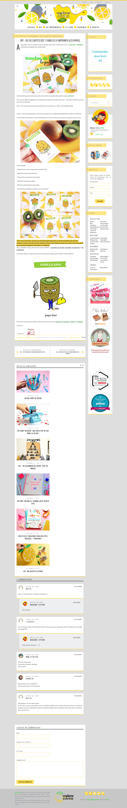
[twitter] (104, 86)
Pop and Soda (104, 227)
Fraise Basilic (103, 240)
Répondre (78, 586)
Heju (91, 223)
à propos (98, 2)
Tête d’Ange (93, 229)
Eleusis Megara (104, 256)
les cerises (61, 247)
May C (107, 799)
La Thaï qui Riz (104, 225)
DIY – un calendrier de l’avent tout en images (33, 467)
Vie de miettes (94, 260)
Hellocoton (45, 337)
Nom (18, 733)
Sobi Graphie (93, 269)
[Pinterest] (108, 86)
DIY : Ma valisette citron (33, 571)
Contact (108, 2)
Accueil (31, 27)
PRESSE (84, 2)
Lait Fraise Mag (94, 258)
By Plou (92, 221)
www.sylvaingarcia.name (93, 799)
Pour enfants (57, 36)
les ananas (68, 247)
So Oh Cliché (103, 258)
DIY (40, 27)
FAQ (91, 2)
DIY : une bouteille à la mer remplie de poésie (67, 351)
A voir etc (92, 267)
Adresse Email (99, 182)
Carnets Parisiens (94, 238)
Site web (20, 751)
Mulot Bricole (103, 267)
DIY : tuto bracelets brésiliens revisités (32, 351)
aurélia (29, 678)
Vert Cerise (103, 221)
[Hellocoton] (100, 86)
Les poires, (54, 247)
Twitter (52, 337)
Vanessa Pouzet (104, 229)
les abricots (76, 247)
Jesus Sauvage (104, 223)
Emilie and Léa (94, 240)
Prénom (99, 187)
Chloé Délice (103, 238)
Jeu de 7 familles (46, 36)
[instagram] (92, 86)
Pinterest (58, 337)
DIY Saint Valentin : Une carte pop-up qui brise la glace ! (33, 432)
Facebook (38, 337)
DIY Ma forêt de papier (33, 398)
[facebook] (96, 86)
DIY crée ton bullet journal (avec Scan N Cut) (33, 502)
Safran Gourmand (105, 241)
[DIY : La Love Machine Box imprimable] (105, 159)
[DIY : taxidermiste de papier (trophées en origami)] (95, 159)
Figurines (81, 27)
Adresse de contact (24, 742)
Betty (29, 589)
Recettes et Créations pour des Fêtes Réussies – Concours (33, 537)
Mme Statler (32, 657)
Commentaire (21, 760)
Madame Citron (37, 604)
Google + (64, 337)
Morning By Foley (94, 227)
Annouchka (93, 256)
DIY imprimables (54, 27)
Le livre (69, 27)
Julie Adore (93, 225)
